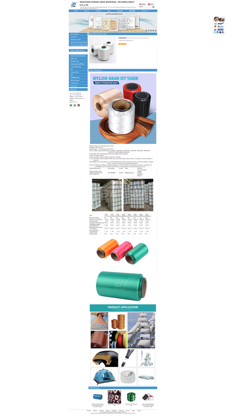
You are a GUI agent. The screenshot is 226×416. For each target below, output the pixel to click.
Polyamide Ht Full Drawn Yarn (131, 405)
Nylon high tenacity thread (79, 42)
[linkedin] (217, 32)
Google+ (119, 412)
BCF (72, 75)
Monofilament (75, 34)
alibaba (124, 412)
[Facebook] (223, 32)
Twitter (109, 412)
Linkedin (114, 412)
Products (98, 10)
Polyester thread (76, 39)
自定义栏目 (132, 10)
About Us (86, 10)
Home (76, 10)
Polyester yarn (75, 61)
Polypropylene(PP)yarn (77, 64)
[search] (153, 7)
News (109, 10)
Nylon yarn (74, 58)
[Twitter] (215, 32)
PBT (72, 69)
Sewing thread (75, 80)
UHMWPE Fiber (75, 77)
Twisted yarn (74, 83)
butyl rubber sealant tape (78, 55)
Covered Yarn (75, 72)
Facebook (105, 412)
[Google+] (220, 32)
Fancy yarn (74, 86)
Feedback (120, 10)
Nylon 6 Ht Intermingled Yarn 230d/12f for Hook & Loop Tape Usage (98, 405)
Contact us (145, 10)
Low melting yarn (76, 66)
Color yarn (74, 36)
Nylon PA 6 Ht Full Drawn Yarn (114, 405)
